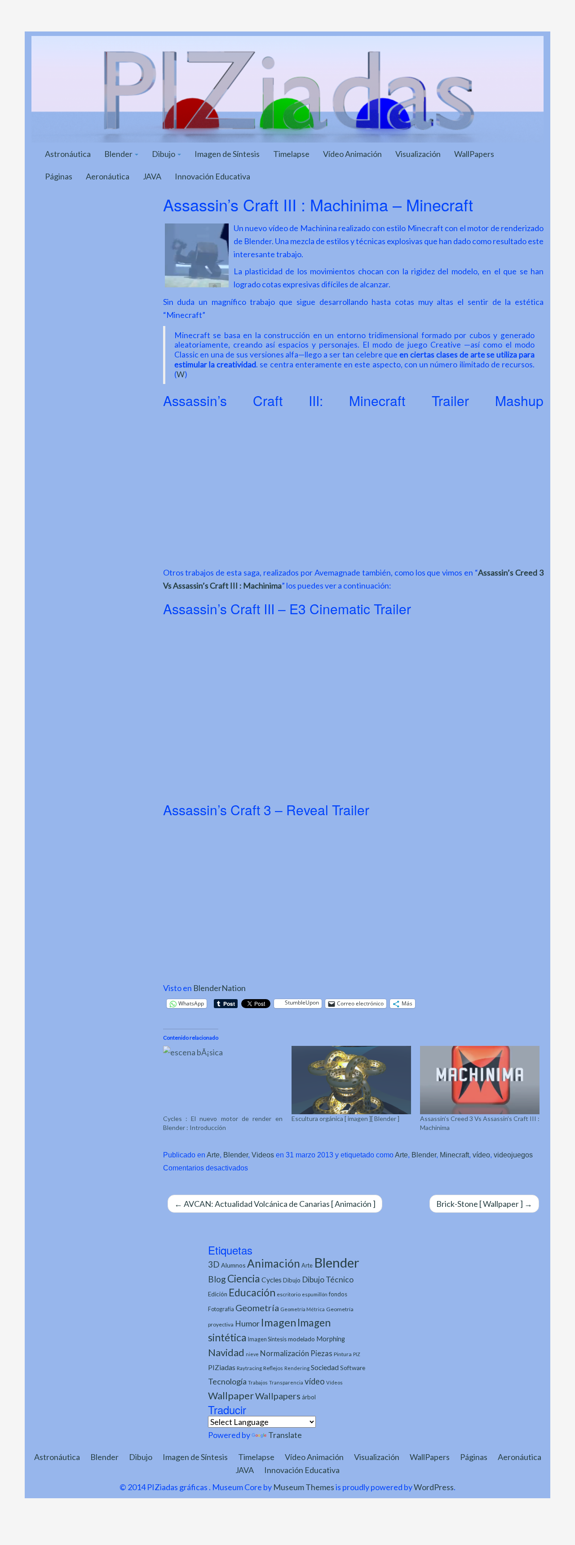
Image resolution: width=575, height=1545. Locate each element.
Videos (263, 1155)
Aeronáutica (107, 176)
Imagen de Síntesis (227, 154)
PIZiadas (221, 1367)
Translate (285, 1435)
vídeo (481, 1155)
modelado (301, 1339)
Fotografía (221, 1309)
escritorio (289, 1294)
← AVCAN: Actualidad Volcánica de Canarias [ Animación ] (275, 1204)
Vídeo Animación (352, 154)
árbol (309, 1397)
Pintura (343, 1354)
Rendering (297, 1368)
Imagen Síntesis (267, 1339)
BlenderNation (219, 988)
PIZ (356, 1354)
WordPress (434, 1487)
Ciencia (243, 1278)
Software (352, 1367)
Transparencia (286, 1382)
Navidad (226, 1352)
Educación (252, 1292)
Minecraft (454, 1155)
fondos (338, 1294)
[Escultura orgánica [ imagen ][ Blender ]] (351, 1080)
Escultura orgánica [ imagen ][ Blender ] (345, 1118)
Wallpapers (278, 1395)
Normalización (284, 1353)
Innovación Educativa (212, 176)
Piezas (321, 1353)
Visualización (418, 154)
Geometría (257, 1307)
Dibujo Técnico (328, 1279)
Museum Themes (303, 1487)
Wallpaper (231, 1395)
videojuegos (513, 1155)
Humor (247, 1323)
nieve (252, 1354)
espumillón (314, 1294)
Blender (119, 154)
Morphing (330, 1339)
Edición (217, 1294)
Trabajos (258, 1382)
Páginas (58, 176)
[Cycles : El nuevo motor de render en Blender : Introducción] (223, 1080)
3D (214, 1264)
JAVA (152, 176)
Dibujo (164, 154)
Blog (217, 1279)
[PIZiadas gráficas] (287, 88)
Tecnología (227, 1381)
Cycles (271, 1280)
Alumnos (233, 1265)
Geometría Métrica (302, 1309)
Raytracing (249, 1368)
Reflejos (273, 1368)
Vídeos (334, 1382)
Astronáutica (68, 154)
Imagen (278, 1322)
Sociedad (325, 1367)
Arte (213, 1155)
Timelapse (291, 154)
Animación (273, 1263)
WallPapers (474, 154)
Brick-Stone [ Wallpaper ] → (484, 1204)
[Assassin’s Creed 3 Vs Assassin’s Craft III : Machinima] (480, 1080)
